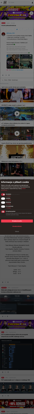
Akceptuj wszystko (17, 221)
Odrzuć (17, 231)
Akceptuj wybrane (17, 226)
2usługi (8, 196)
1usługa (8, 199)
